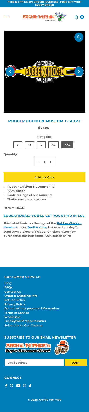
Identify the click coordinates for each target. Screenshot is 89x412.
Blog (7, 283)
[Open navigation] (7, 17)
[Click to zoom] (78, 37)
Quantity (10, 154)
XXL (67, 144)
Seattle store (37, 227)
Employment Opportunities (25, 321)
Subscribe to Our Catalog (23, 325)
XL (53, 144)
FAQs (8, 287)
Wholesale (12, 317)
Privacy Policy (14, 304)
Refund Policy (14, 300)
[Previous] (10, 71)
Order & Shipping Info (20, 295)
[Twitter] (11, 386)
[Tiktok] (30, 386)
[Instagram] (24, 386)
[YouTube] (18, 386)
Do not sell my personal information (31, 308)
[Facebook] (6, 386)
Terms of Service (16, 312)
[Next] (78, 71)
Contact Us (12, 291)
